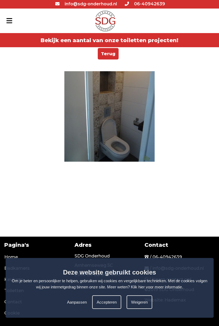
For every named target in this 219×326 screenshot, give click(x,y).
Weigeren (139, 302)
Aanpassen (77, 302)
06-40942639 (149, 3)
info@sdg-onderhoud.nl (90, 3)
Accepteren (107, 302)
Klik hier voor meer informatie (156, 287)
